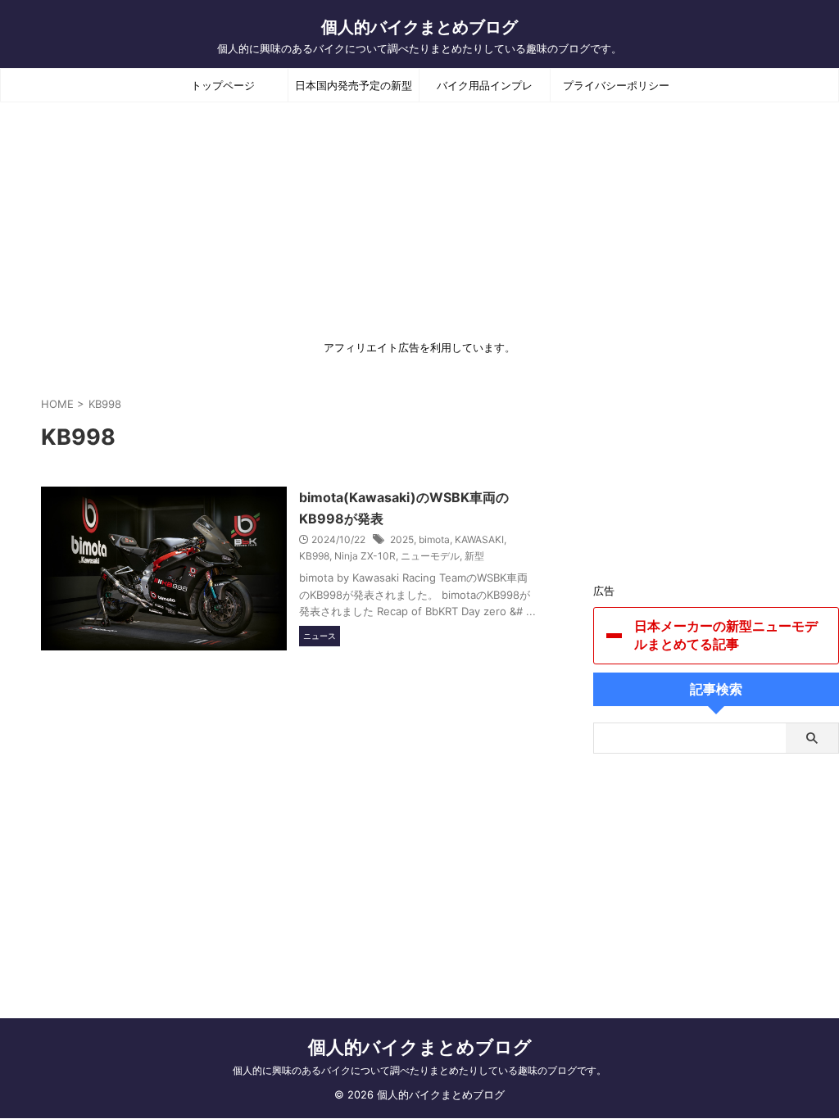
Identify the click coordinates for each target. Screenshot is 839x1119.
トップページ (223, 85)
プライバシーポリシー (616, 85)
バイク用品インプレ (485, 85)
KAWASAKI (479, 539)
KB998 (314, 556)
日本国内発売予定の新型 (353, 85)
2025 (402, 539)
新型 (474, 556)
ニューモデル (430, 556)
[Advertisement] (716, 479)
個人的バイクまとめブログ (419, 27)
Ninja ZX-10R (365, 556)
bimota (434, 539)
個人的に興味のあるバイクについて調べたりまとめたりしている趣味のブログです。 (419, 1070)
